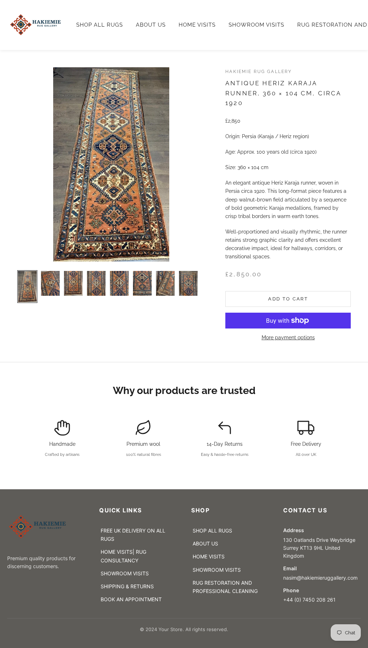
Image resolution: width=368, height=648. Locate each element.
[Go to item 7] (165, 283)
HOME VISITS (197, 25)
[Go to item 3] (73, 283)
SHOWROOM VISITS (256, 25)
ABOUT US (151, 25)
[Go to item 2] (50, 283)
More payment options (288, 337)
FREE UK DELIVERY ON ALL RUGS (133, 534)
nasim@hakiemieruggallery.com (321, 578)
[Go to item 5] (119, 283)
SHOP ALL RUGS (99, 25)
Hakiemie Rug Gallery (258, 71)
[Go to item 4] (96, 283)
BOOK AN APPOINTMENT (131, 599)
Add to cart (288, 299)
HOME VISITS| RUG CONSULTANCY (123, 556)
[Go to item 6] (142, 283)
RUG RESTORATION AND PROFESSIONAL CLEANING (225, 587)
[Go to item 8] (188, 283)
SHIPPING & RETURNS (127, 586)
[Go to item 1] (27, 286)
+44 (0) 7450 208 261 (309, 600)
